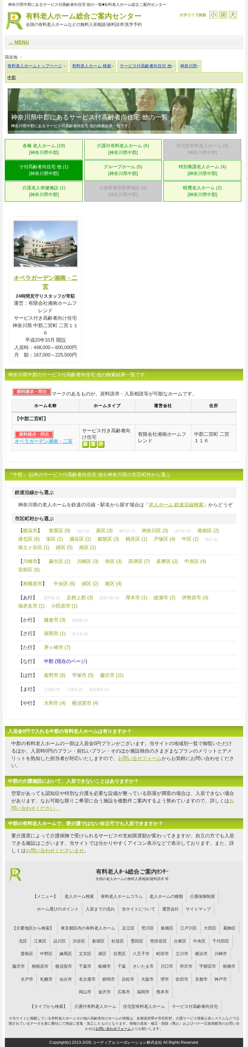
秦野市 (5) (55, 675)
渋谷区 (79, 941)
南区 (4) (113, 583)
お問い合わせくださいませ (55, 850)
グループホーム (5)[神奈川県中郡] (123, 170)
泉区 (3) (104, 530)
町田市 (162, 953)
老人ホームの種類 (166, 896)
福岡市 (143, 991)
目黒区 (119, 953)
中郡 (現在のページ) (65, 661)
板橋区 (167, 928)
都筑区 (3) (108, 539)
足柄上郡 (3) (80, 597)
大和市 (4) (55, 703)
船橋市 (104, 966)
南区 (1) (87, 547)
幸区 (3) (113, 561)
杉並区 (117, 941)
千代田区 (220, 941)
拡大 (233, 15)
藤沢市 (18, 966)
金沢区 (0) (183, 531)
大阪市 (147, 979)
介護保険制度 (202, 896)
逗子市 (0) (80, 634)
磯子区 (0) (127, 531)
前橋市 (229, 966)
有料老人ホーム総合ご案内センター (84, 19)
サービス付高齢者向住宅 (195, 1006)
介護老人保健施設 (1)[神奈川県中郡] (44, 191)
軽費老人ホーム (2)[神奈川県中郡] (202, 191)
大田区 (210, 928)
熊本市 (162, 991)
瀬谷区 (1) (80, 539)
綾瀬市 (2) (164, 597)
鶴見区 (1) (136, 539)
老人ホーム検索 (79, 896)
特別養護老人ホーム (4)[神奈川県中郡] (202, 170)
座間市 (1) (55, 633)
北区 (23, 941)
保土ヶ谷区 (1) (33, 547)
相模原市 (32, 583)
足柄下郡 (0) (109, 598)
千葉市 (85, 966)
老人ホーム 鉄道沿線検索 (176, 504)
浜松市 (128, 979)
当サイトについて (138, 909)
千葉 (122, 966)
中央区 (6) (64, 583)
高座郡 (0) (80, 620)
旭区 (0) (83, 531)
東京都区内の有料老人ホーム (88, 928)
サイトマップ (198, 909)
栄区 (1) (54, 539)
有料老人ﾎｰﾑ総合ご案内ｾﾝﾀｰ (132, 874)
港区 (102, 953)
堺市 (164, 979)
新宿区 (98, 941)
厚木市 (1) (136, 597)
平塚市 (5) (83, 675)
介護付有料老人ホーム (95, 1006)
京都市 (201, 979)
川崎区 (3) (87, 561)
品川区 (59, 941)
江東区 (40, 941)
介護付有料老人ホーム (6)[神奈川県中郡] (123, 149)
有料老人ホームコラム (122, 896)
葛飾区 (229, 928)
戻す (223, 15)
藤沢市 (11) (112, 675)
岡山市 (85, 991)
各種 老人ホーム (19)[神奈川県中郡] (44, 149)
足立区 (128, 928)
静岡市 (108, 979)
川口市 (166, 966)
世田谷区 (158, 941)
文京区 (85, 953)
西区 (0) (211, 539)
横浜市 (30, 530)
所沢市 (186, 966)
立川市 (182, 953)
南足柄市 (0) (99, 689)
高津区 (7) (139, 561)
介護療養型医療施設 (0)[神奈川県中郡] (123, 191)
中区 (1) (190, 539)
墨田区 (137, 941)
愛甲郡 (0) (52, 598)
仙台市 (65, 979)
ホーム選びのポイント (58, 909)
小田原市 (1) (64, 606)
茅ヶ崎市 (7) (57, 647)
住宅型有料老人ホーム (144, 1006)
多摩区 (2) (167, 561)
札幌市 (46, 979)
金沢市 (104, 991)
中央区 (199, 941)
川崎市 (30, 561)
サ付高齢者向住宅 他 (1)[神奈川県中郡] (43, 170)
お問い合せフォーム (139, 758)
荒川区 (147, 928)
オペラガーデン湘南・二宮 (44, 441)
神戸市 (220, 979)
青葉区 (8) (59, 530)
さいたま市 (143, 966)
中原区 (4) (195, 561)
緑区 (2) (90, 583)
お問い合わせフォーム (113, 1028)
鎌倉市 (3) (55, 620)
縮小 (213, 15)
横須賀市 (63, 966)
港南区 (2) (208, 530)
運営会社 (170, 909)
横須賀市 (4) (85, 703)
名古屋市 (87, 979)
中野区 (46, 953)
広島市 (124, 991)
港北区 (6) (29, 539)
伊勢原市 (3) (195, 597)
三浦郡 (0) (52, 689)
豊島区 (27, 953)
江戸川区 (188, 928)
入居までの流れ (100, 909)
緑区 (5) (64, 547)
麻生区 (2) (59, 561)
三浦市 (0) (75, 689)
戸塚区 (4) (164, 539)
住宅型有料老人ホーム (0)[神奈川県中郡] (202, 149)
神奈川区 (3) (155, 530)
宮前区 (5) (29, 569)
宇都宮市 (207, 966)
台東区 (180, 941)
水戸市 (27, 979)
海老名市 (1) (31, 606)
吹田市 (182, 979)
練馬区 (65, 953)
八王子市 (141, 953)
